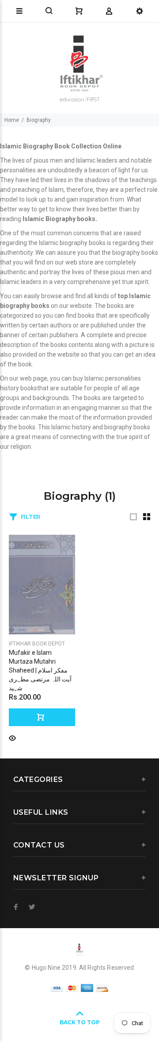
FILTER (30, 516)
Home (11, 120)
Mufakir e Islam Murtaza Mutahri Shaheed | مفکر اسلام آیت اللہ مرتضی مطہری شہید (40, 670)
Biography (38, 120)
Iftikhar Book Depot (37, 644)
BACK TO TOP (80, 1022)
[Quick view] (12, 737)
